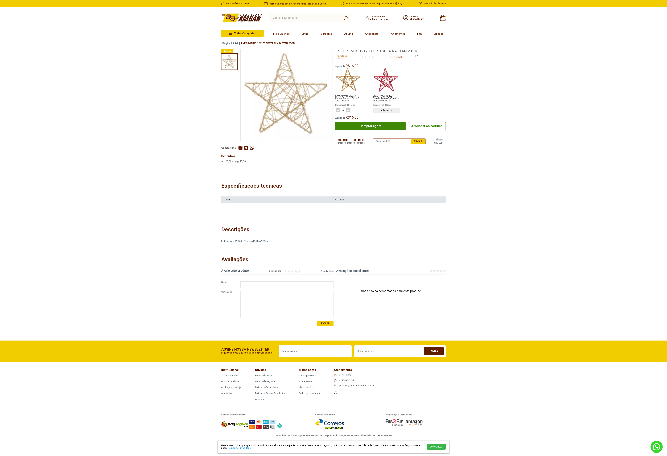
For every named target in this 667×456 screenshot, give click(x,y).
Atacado (259, 399)
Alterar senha (305, 381)
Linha (305, 33)
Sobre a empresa (229, 375)
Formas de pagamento (266, 381)
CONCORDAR (436, 447)
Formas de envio (263, 375)
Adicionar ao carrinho (427, 126)
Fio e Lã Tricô (281, 33)
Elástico (439, 33)
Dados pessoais (307, 375)
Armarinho (226, 393)
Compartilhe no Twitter (246, 148)
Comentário (226, 292)
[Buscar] (345, 17)
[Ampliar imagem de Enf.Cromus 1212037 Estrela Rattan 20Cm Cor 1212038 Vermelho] (386, 81)
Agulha (348, 33)
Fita (419, 33)
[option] (229, 62)
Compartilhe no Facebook (240, 148)
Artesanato (372, 33)
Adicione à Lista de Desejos (416, 56)
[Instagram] (335, 392)
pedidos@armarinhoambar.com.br (356, 385)
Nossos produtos (230, 381)
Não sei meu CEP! (438, 141)
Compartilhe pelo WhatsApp (252, 148)
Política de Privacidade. (239, 448)
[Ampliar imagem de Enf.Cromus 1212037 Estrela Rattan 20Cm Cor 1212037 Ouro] (348, 81)
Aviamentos (398, 33)
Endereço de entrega (309, 393)
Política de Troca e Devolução (270, 393)
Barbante (326, 33)
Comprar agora (370, 126)
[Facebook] (342, 392)
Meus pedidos (306, 387)
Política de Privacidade (266, 387)
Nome (224, 282)
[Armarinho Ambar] (242, 18)
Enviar (418, 141)
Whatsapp (656, 447)
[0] (442, 18)
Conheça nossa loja (231, 387)
